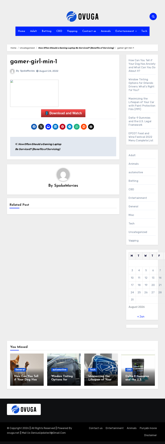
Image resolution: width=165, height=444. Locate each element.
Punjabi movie (148, 428)
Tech (144, 31)
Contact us (89, 31)
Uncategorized (138, 232)
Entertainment (125, 31)
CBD (59, 31)
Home (21, 31)
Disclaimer (150, 435)
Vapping (72, 31)
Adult (33, 31)
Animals (106, 31)
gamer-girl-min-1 (33, 62)
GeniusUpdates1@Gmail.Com (48, 432)
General (133, 206)
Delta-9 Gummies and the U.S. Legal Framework (140, 121)
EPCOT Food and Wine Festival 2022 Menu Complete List (141, 137)
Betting (47, 31)
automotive (136, 172)
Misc (131, 215)
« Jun (140, 316)
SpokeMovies (27, 71)
